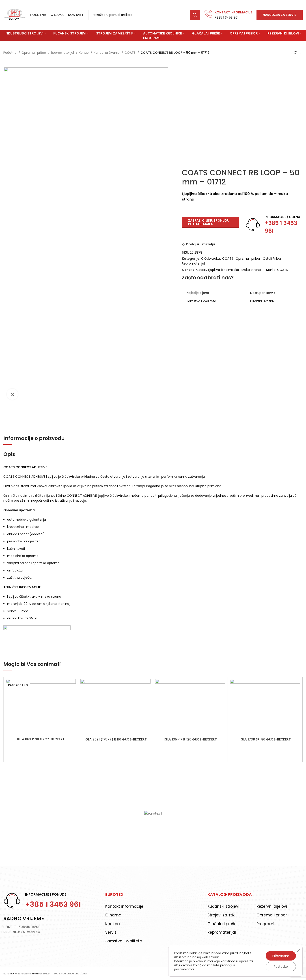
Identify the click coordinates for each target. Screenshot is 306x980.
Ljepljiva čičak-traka (223, 269)
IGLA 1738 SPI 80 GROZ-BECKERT (265, 739)
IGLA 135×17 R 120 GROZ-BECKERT (190, 739)
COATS (130, 52)
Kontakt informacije (124, 906)
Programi (265, 924)
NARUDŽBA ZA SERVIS (279, 15)
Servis (110, 932)
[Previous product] (291, 53)
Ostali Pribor (272, 258)
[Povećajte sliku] (12, 394)
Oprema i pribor (34, 52)
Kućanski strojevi (223, 906)
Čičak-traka (210, 258)
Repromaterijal (63, 52)
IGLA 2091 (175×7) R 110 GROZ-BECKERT (115, 739)
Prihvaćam (280, 956)
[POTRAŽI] (195, 15)
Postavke (281, 966)
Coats (201, 269)
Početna (10, 52)
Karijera (112, 924)
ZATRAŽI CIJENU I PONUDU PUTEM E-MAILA (208, 222)
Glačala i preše (222, 924)
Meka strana (251, 269)
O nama (113, 915)
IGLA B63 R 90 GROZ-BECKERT (41, 739)
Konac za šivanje (107, 52)
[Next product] (300, 53)
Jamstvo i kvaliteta (123, 941)
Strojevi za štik (221, 915)
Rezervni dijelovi (271, 906)
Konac (84, 52)
